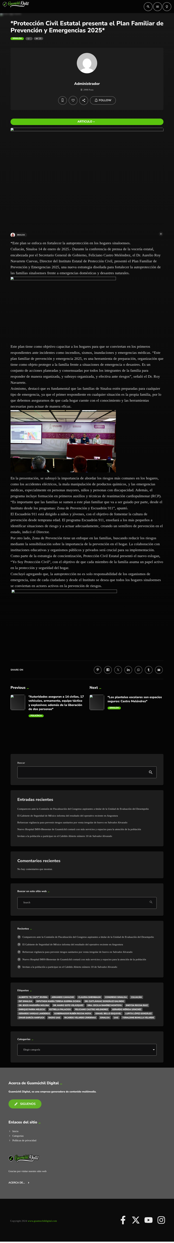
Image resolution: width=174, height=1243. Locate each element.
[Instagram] (161, 1220)
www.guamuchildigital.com (42, 1221)
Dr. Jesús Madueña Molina (34, 1005)
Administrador (87, 83)
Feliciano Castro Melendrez (91, 1009)
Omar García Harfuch (31, 1017)
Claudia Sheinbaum (89, 997)
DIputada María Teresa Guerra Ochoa (58, 1001)
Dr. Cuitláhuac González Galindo (104, 1001)
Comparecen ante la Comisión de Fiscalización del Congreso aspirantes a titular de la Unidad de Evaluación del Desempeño (83, 809)
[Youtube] (148, 1220)
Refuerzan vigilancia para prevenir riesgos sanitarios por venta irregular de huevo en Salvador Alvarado (72, 822)
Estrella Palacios (60, 1009)
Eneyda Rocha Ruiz (137, 1005)
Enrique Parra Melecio (32, 1009)
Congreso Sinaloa (116, 997)
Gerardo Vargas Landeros (34, 1013)
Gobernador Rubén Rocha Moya (72, 1013)
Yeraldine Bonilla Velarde (138, 1017)
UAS (116, 1017)
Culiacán (136, 997)
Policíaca (36, 715)
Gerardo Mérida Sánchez (126, 1009)
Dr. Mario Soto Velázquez (68, 1005)
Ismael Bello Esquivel (108, 1013)
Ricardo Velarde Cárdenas (80, 1017)
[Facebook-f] (123, 1220)
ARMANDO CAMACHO (63, 997)
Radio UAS (54, 1017)
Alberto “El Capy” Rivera (33, 997)
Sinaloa (17, 38)
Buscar (21, 763)
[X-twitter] (136, 1220)
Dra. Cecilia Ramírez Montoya (105, 1005)
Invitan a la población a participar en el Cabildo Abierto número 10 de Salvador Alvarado (64, 836)
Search (26, 903)
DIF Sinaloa (25, 1001)
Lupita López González (138, 1013)
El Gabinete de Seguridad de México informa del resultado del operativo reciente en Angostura (67, 815)
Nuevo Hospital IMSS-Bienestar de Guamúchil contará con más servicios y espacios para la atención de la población (79, 829)
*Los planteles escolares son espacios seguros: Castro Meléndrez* (135, 699)
